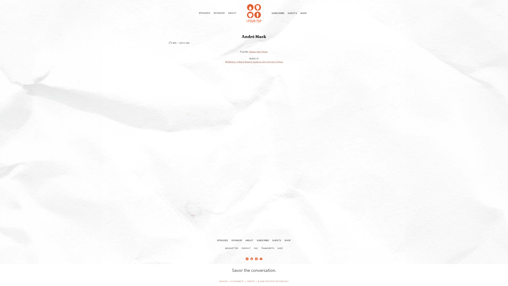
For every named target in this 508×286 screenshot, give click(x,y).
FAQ (256, 248)
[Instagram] (247, 259)
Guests (292, 13)
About (232, 13)
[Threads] (256, 259)
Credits (251, 281)
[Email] (261, 259)
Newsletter (231, 248)
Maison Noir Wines (258, 51)
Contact (246, 248)
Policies (223, 281)
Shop (303, 13)
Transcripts (267, 248)
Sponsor (219, 13)
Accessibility (237, 281)
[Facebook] (251, 259)
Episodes (204, 13)
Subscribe (278, 13)
